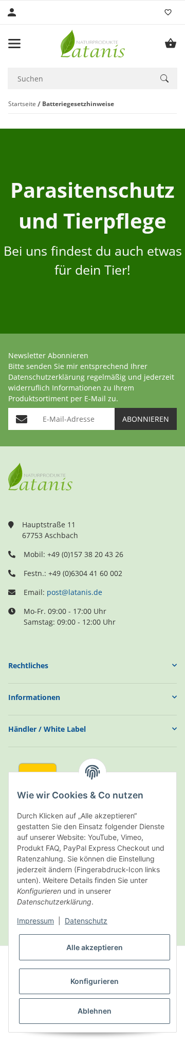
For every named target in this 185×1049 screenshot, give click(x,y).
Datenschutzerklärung (46, 377)
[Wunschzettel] (168, 12)
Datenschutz (86, 920)
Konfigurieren (94, 981)
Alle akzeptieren (94, 947)
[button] (92, 665)
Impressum (35, 920)
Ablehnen (95, 1010)
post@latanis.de (74, 592)
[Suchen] (164, 78)
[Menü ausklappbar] (14, 43)
